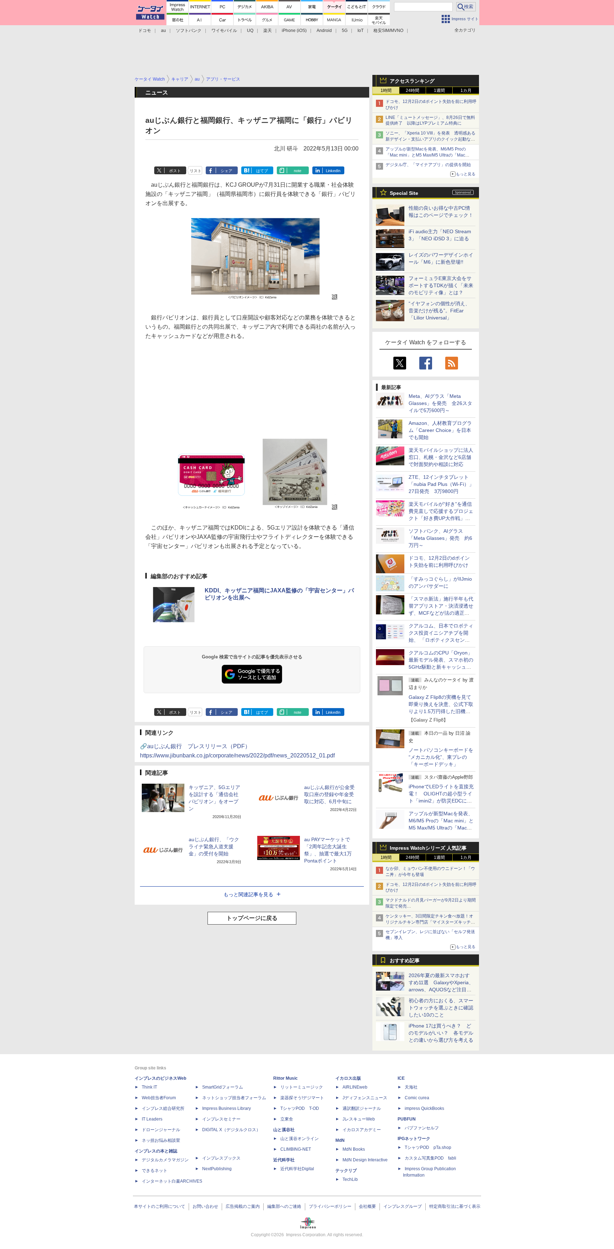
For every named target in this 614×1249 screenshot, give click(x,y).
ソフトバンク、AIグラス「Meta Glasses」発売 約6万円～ (440, 538)
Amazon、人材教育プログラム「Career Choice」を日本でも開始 (440, 430)
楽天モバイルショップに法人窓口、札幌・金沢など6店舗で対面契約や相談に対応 (441, 457)
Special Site (404, 193)
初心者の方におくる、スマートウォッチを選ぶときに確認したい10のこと (441, 1008)
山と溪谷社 (284, 1129)
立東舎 (286, 1119)
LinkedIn (333, 171)
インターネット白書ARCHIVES (172, 1181)
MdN (340, 1140)
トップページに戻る (252, 918)
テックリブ (346, 1170)
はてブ (262, 171)
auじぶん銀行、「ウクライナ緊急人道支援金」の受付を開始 (214, 846)
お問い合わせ (205, 1206)
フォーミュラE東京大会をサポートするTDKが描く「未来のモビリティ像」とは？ (441, 285)
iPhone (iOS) (294, 30)
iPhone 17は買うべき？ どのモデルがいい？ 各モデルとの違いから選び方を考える (441, 1033)
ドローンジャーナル (161, 1129)
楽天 (267, 30)
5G (345, 30)
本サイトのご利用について (159, 1206)
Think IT (149, 1087)
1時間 (386, 90)
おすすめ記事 (405, 960)
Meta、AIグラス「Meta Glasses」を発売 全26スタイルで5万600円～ (440, 403)
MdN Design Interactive (365, 1159)
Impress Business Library (226, 1108)
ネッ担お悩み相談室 (161, 1140)
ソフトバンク (188, 30)
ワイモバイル (224, 30)
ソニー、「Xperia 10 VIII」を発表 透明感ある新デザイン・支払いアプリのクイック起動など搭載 (430, 139)
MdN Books (354, 1149)
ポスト (175, 171)
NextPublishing (217, 1168)
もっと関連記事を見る (248, 894)
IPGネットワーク (414, 1138)
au (163, 30)
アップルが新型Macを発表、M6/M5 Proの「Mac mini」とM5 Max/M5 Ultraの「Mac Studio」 (426, 155)
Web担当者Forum (159, 1097)
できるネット (154, 1170)
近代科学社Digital (297, 1168)
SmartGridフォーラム (222, 1087)
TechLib (350, 1179)
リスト (195, 171)
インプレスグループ (402, 1206)
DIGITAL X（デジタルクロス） (231, 1129)
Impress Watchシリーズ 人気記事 (428, 848)
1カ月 (466, 90)
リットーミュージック (301, 1087)
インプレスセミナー (221, 1119)
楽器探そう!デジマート (302, 1097)
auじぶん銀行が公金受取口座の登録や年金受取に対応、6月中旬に (329, 794)
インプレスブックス (221, 1158)
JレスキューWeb (359, 1119)
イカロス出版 (348, 1078)
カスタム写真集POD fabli (430, 1158)
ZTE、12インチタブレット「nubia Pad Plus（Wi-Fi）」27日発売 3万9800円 (441, 484)
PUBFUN (407, 1119)
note (297, 171)
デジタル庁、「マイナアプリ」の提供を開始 (428, 164)
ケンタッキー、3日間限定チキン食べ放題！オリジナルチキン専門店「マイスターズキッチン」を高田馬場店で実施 (429, 922)
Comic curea (417, 1097)
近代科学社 (284, 1159)
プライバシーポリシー (330, 1206)
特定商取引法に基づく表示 (454, 1206)
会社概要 (367, 1206)
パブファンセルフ (422, 1127)
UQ (250, 30)
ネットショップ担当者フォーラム (234, 1097)
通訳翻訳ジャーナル (362, 1108)
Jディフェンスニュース (365, 1097)
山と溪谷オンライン (299, 1138)
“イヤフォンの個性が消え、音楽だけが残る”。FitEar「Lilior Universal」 (439, 311)
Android (324, 30)
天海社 (411, 1087)
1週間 (439, 90)
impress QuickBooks (424, 1108)
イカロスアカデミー (362, 1129)
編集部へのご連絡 (284, 1206)
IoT (360, 30)
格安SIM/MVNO (388, 30)
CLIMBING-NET (295, 1149)
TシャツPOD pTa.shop (428, 1147)
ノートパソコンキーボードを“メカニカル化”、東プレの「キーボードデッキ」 (441, 757)
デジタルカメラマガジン (165, 1159)
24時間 (412, 90)
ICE (401, 1078)
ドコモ (144, 30)
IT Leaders (152, 1119)
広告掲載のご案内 (243, 1206)
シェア (226, 171)
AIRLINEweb (355, 1087)
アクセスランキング (412, 81)
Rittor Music (285, 1078)
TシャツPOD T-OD (299, 1108)
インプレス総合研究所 (163, 1108)
